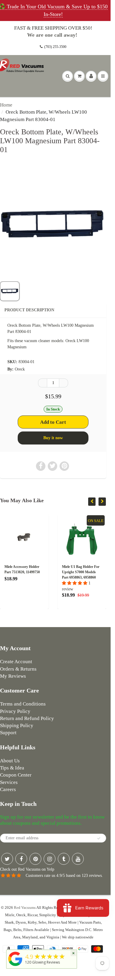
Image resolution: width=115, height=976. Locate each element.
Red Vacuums (25, 907)
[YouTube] (78, 859)
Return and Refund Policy (27, 718)
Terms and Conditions (23, 704)
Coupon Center (16, 775)
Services (9, 782)
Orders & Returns (18, 669)
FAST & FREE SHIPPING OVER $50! (53, 28)
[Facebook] (21, 859)
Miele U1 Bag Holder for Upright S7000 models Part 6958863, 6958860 (51, 572)
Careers (8, 789)
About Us (10, 761)
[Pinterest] (35, 859)
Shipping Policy (16, 725)
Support (8, 732)
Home (6, 105)
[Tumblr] (64, 859)
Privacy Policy (15, 711)
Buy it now (53, 438)
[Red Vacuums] (15, 966)
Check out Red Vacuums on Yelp (27, 869)
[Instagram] (49, 859)
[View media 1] (9, 291)
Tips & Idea (12, 768)
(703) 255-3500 (55, 47)
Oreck (20, 369)
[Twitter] (7, 859)
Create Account (16, 661)
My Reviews (13, 676)
